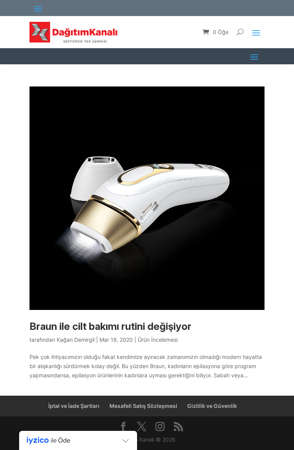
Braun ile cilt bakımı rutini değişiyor (110, 326)
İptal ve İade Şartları (74, 406)
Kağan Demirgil (76, 339)
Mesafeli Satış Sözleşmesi (143, 406)
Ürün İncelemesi (158, 339)
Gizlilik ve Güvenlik (212, 406)
